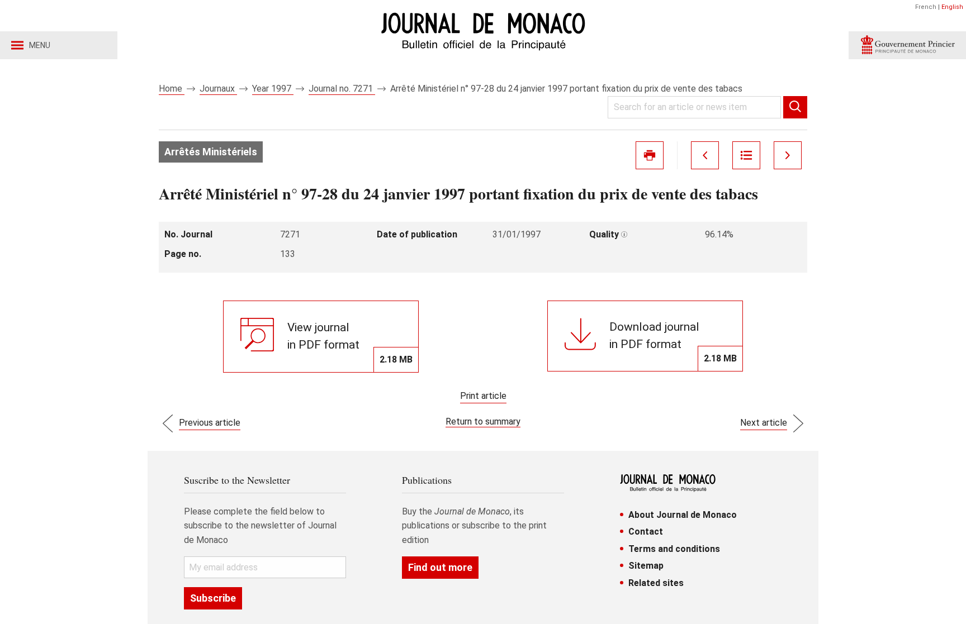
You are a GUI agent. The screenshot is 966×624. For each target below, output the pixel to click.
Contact (645, 531)
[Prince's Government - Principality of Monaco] (907, 45)
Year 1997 (272, 88)
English (952, 7)
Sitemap (646, 565)
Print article (483, 395)
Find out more (440, 567)
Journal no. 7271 (342, 88)
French (925, 7)
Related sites (656, 583)
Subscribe (213, 598)
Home (171, 88)
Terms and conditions (674, 549)
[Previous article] (705, 155)
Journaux (218, 88)
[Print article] (650, 155)
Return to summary (483, 421)
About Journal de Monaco (682, 514)
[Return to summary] (746, 155)
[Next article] (788, 155)
